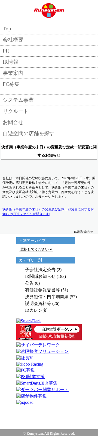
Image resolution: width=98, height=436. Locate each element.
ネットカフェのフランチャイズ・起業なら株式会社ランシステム (49, 10)
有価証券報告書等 (42, 290)
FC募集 (11, 84)
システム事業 (18, 100)
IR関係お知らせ (40, 276)
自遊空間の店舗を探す (28, 133)
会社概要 (13, 40)
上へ (49, 413)
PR (6, 51)
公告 (29, 283)
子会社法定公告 (40, 269)
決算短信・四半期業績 (47, 296)
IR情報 (10, 62)
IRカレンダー (38, 310)
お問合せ (13, 122)
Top (7, 28)
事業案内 (13, 73)
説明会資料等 (38, 303)
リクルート (16, 111)
